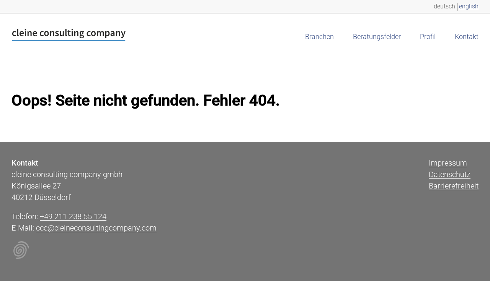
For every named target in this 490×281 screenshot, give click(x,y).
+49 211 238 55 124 (73, 216)
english (469, 6)
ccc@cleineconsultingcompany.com (96, 227)
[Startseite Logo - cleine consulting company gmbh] (68, 36)
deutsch (444, 6)
